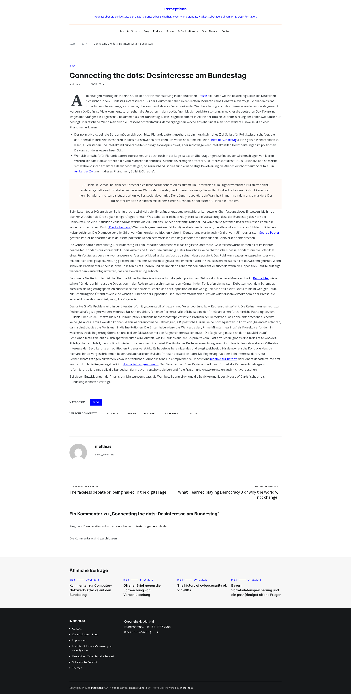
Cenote (142, 687)
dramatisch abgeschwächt (140, 364)
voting (194, 413)
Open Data (208, 31)
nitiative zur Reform (223, 359)
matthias (74, 84)
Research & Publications (180, 31)
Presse (202, 96)
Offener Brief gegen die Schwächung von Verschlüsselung (142, 589)
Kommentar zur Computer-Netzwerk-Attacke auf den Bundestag (90, 589)
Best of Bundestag (224, 140)
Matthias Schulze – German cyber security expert (92, 648)
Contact (226, 31)
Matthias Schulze (130, 31)
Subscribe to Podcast (84, 662)
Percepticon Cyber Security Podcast (93, 656)
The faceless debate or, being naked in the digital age (117, 490)
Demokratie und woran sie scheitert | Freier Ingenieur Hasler (125, 526)
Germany (131, 413)
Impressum (79, 640)
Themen (77, 668)
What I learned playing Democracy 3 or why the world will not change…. (230, 492)
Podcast (158, 31)
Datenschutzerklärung (85, 634)
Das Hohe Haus (120, 227)
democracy (111, 413)
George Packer (269, 233)
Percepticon (175, 9)
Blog (146, 31)
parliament (150, 413)
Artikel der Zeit (84, 171)
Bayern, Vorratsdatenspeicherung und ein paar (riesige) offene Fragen (256, 589)
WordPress (186, 687)
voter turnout (173, 413)
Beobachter (261, 278)
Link (154, 632)
